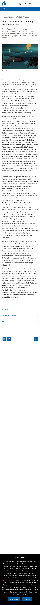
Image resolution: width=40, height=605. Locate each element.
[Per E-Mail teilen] (9, 339)
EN (30, 4)
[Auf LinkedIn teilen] (4, 339)
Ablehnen (27, 599)
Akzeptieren (14, 599)
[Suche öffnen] (25, 3)
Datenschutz (6, 580)
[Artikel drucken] (36, 339)
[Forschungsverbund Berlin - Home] (4, 3)
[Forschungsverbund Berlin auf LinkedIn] (19, 3)
